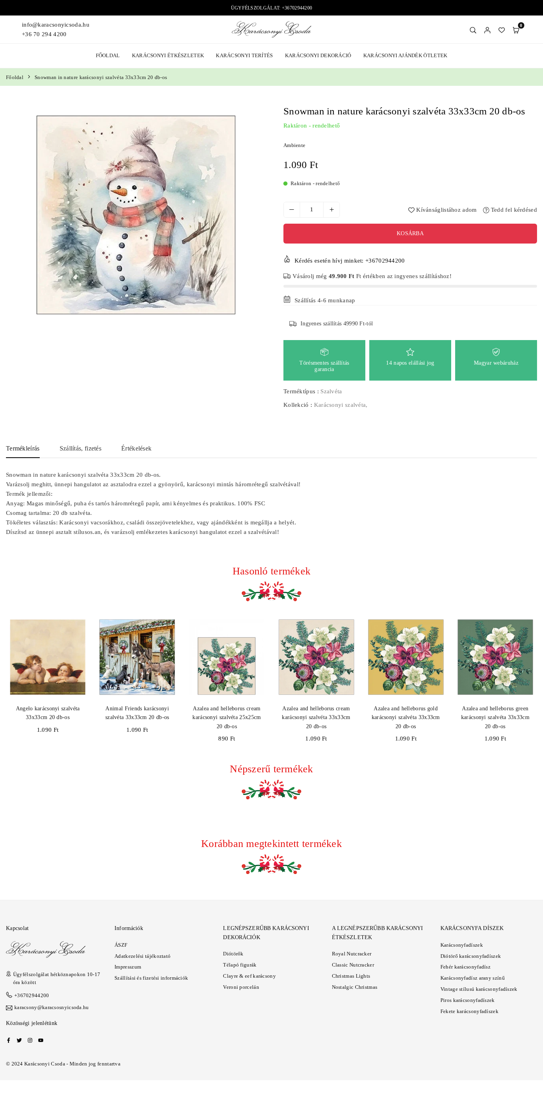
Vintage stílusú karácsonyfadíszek (479, 989)
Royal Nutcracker (352, 954)
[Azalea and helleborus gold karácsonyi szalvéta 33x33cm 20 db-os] (406, 657)
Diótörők (233, 954)
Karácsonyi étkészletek (168, 55)
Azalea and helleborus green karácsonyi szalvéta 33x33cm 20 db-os (495, 717)
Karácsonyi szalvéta (340, 405)
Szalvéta (331, 391)
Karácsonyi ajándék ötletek (405, 55)
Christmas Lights (351, 976)
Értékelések (136, 448)
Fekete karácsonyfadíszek (469, 1011)
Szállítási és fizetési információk (151, 978)
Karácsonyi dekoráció (318, 55)
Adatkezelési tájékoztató (142, 956)
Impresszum (127, 967)
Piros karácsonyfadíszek (467, 1000)
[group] (136, 215)
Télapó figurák (239, 965)
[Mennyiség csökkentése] (292, 209)
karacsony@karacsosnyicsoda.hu (51, 1007)
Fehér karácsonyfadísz (465, 967)
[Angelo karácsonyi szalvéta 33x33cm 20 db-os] (47, 657)
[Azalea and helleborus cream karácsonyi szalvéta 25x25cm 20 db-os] (226, 657)
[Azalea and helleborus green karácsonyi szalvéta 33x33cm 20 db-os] (495, 657)
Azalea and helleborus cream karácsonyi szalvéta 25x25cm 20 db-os (226, 717)
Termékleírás (23, 448)
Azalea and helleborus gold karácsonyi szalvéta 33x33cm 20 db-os (406, 717)
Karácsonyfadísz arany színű (472, 978)
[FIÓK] (487, 29)
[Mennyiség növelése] (331, 209)
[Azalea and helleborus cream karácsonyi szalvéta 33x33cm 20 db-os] (316, 657)
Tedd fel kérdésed (513, 210)
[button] (516, 29)
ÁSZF (120, 945)
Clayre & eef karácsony (249, 976)
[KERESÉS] (473, 29)
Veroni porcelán (241, 987)
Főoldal (108, 55)
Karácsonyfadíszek (461, 945)
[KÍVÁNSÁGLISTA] (502, 29)
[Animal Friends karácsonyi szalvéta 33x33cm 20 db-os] (137, 657)
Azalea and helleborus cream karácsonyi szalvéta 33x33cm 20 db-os (316, 717)
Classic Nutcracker (353, 965)
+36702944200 (31, 995)
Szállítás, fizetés (80, 448)
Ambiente (294, 145)
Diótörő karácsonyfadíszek (470, 956)
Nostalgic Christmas (355, 987)
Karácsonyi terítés (244, 55)
